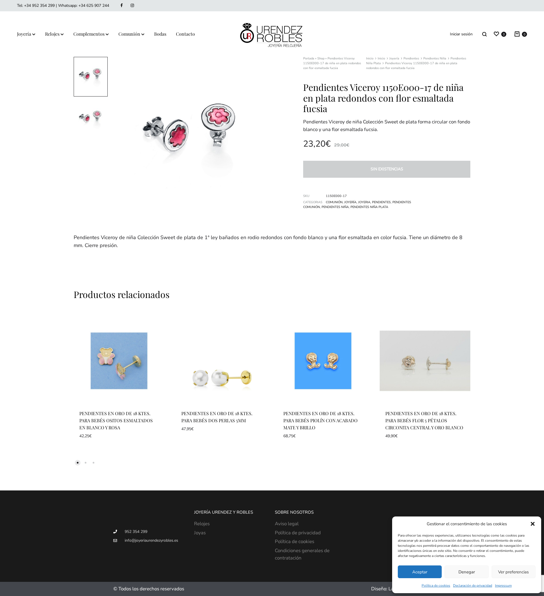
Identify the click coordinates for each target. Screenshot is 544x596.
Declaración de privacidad (472, 585)
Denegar (466, 572)
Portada (308, 58)
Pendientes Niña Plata (369, 207)
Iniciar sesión (461, 34)
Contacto (185, 34)
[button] (533, 524)
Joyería (24, 34)
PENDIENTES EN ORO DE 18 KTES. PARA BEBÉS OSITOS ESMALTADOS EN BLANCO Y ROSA (116, 420)
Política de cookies (436, 585)
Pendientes (411, 58)
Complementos (89, 34)
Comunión (129, 34)
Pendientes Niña (434, 58)
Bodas (160, 34)
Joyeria (364, 202)
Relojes (52, 34)
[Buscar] (484, 34)
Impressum (503, 585)
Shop (320, 58)
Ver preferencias (513, 572)
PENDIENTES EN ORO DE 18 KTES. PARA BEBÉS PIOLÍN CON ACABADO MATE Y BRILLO (320, 420)
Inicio (369, 58)
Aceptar (419, 572)
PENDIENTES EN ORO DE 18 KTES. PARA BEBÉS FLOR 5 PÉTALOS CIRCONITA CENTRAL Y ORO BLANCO (424, 420)
